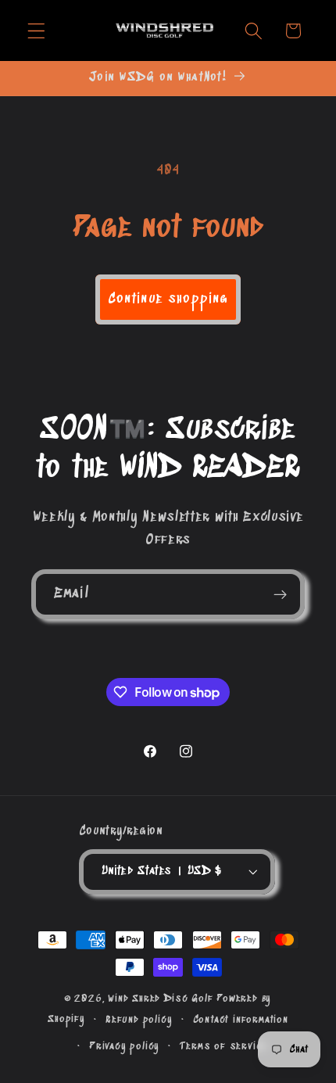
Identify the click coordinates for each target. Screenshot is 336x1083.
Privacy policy (124, 1046)
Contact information (240, 1019)
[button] (36, 31)
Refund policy (138, 1019)
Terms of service (223, 1046)
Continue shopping (168, 299)
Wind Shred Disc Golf (160, 998)
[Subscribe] (280, 594)
